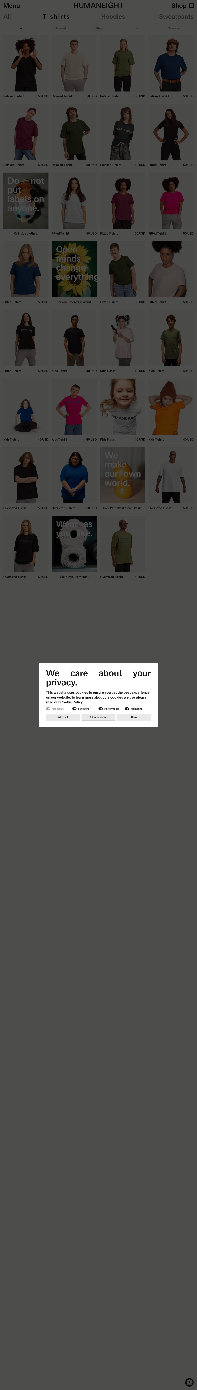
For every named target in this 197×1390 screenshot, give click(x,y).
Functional (84, 708)
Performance (112, 708)
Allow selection (98, 717)
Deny (134, 717)
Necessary (58, 708)
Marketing (137, 708)
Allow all (63, 717)
